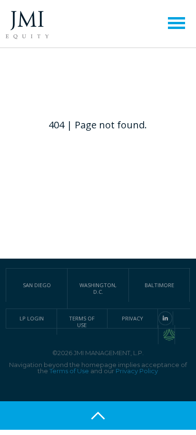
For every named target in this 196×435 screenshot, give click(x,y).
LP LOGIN (32, 318)
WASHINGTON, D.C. (98, 288)
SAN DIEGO (37, 285)
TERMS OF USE (82, 322)
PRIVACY (132, 318)
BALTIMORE (159, 285)
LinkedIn (165, 318)
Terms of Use (69, 371)
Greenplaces (169, 334)
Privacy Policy (137, 371)
